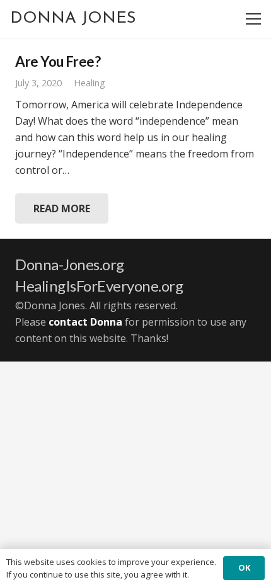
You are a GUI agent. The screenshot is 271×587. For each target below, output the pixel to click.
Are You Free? (57, 61)
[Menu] (253, 19)
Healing (89, 83)
